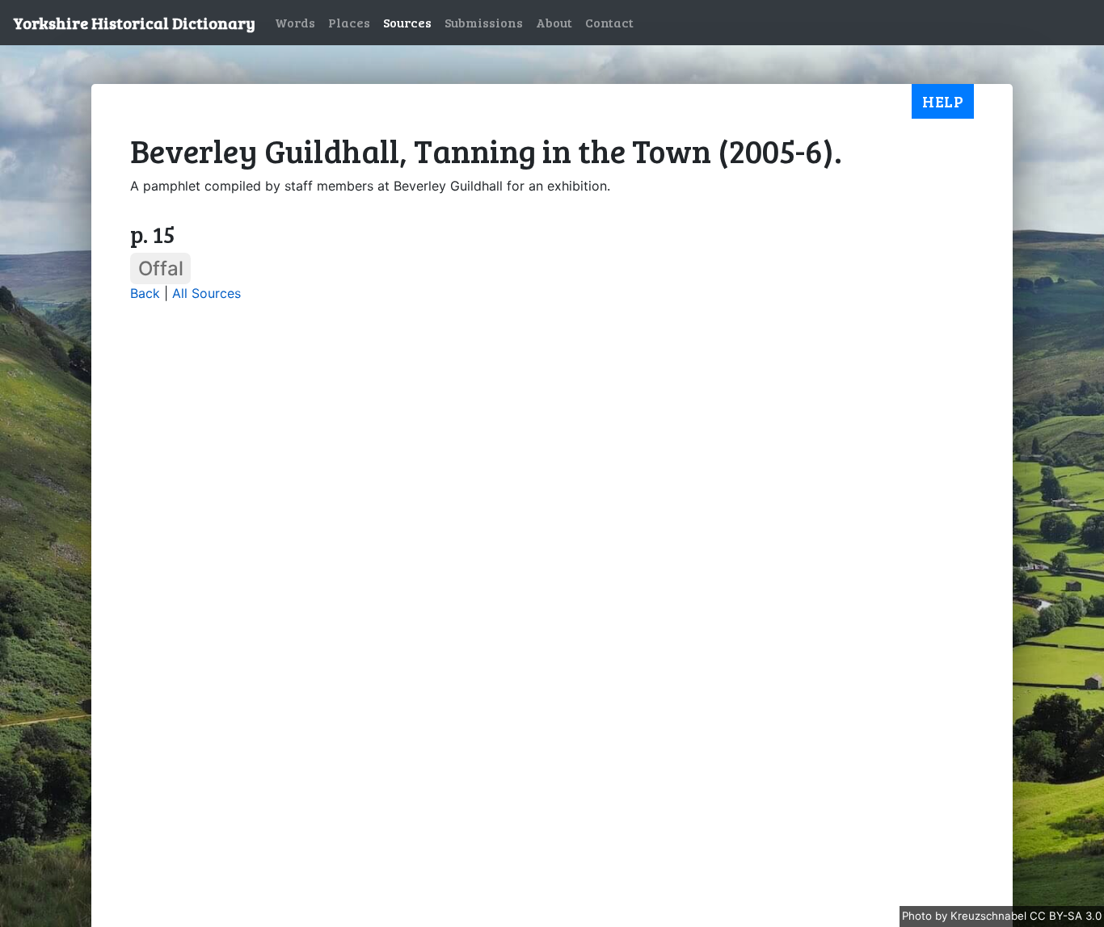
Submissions (484, 22)
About (554, 22)
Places (349, 22)
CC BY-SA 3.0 (1066, 915)
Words (295, 22)
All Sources (206, 293)
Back (145, 293)
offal (160, 268)
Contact (609, 22)
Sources (407, 22)
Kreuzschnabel (990, 915)
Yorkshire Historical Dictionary (134, 22)
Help (942, 100)
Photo (918, 915)
